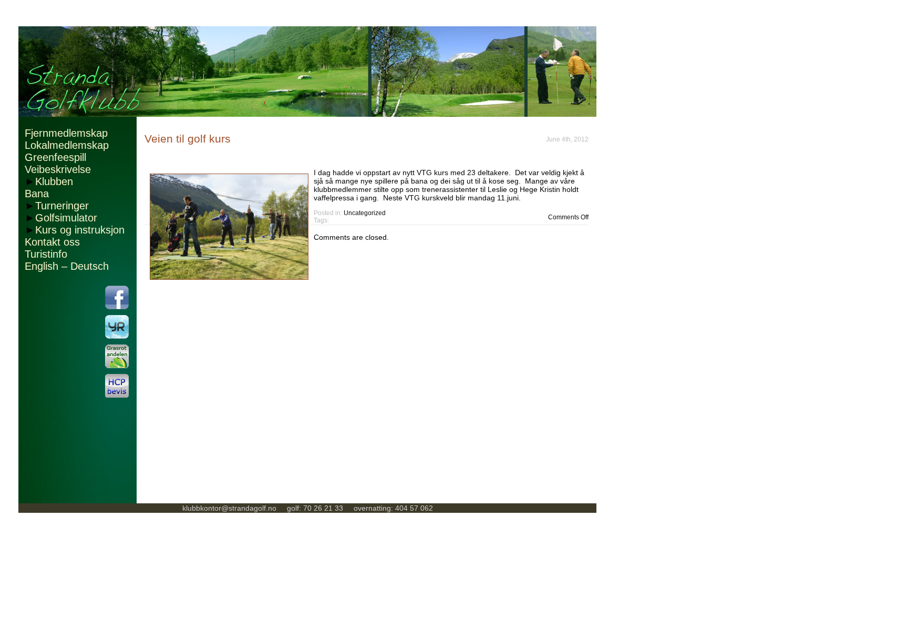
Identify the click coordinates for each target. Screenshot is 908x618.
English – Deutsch (67, 266)
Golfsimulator (66, 218)
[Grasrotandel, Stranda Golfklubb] (117, 356)
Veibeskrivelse (58, 169)
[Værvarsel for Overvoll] (117, 327)
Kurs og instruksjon (80, 230)
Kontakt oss (52, 242)
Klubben (54, 181)
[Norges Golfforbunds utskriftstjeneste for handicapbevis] (117, 386)
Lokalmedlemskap (67, 145)
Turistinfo (46, 254)
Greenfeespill (55, 157)
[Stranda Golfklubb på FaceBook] (117, 297)
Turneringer (62, 205)
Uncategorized (365, 213)
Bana (37, 193)
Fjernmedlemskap (66, 133)
